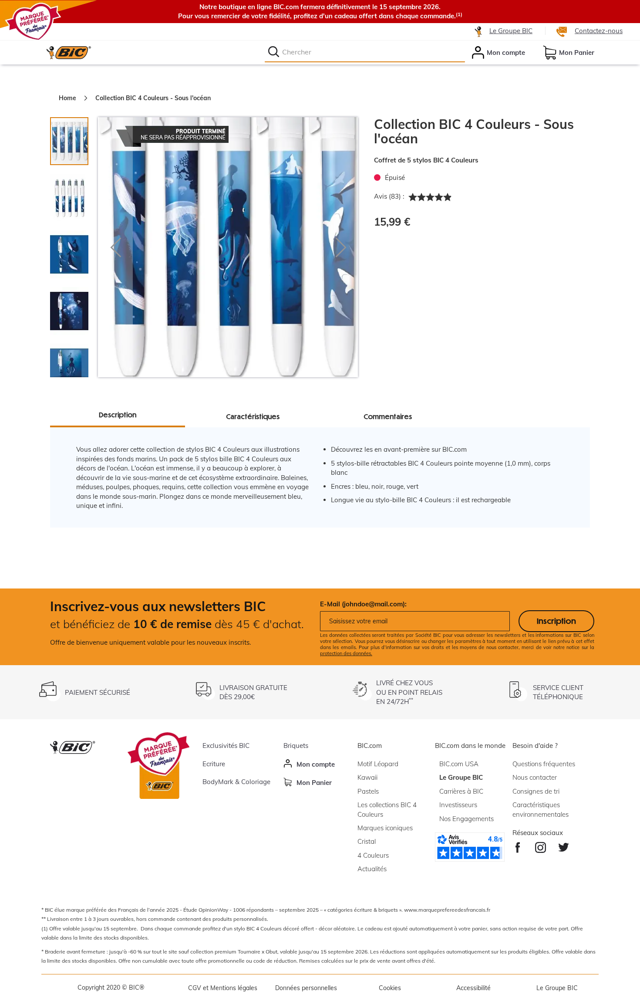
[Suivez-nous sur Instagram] (540, 845)
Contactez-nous (599, 31)
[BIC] (68, 52)
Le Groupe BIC (510, 31)
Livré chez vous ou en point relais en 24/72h (409, 692)
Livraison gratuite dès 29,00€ (253, 692)
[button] (115, 247)
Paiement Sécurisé (97, 692)
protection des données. (346, 653)
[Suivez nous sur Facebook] (517, 845)
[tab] (73, 193)
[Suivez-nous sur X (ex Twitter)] (563, 845)
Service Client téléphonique (558, 692)
